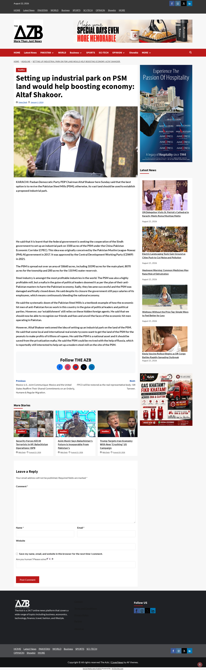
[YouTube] (76, 367)
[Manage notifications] (199, 664)
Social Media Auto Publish (92, 669)
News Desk (23, 102)
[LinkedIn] (92, 367)
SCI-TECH (88, 10)
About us (79, 628)
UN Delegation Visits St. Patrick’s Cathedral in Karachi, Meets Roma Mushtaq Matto (165, 214)
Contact (78, 601)
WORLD (55, 10)
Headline (21, 70)
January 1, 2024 (37, 102)
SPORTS (76, 10)
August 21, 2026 (35, 452)
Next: (106, 384)
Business (66, 10)
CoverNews (117, 662)
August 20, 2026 (119, 452)
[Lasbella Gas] (166, 399)
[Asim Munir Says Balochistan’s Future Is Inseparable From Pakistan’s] (75, 424)
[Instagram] (68, 367)
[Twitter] (84, 367)
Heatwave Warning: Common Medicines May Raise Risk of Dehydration (165, 272)
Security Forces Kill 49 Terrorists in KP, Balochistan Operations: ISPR (32, 444)
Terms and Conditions (85, 608)
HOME (17, 10)
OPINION (100, 10)
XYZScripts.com (117, 669)
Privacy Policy (81, 615)
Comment (22, 486)
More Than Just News (28, 41)
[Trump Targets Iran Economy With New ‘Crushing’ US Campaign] (118, 424)
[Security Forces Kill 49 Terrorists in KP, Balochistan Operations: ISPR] (34, 424)
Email (80, 527)
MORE (122, 10)
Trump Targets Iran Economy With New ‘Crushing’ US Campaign (116, 444)
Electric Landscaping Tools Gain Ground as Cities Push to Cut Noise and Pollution (163, 256)
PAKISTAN (43, 10)
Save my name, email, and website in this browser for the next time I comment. (61, 553)
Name (20, 527)
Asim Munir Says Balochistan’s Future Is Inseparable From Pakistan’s (75, 444)
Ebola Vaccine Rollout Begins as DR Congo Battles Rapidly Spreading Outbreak (164, 355)
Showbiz (112, 10)
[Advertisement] (75, 217)
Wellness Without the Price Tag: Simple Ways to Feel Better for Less (165, 313)
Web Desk (22, 452)
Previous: (45, 386)
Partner (78, 621)
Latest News (29, 10)
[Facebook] (60, 367)
